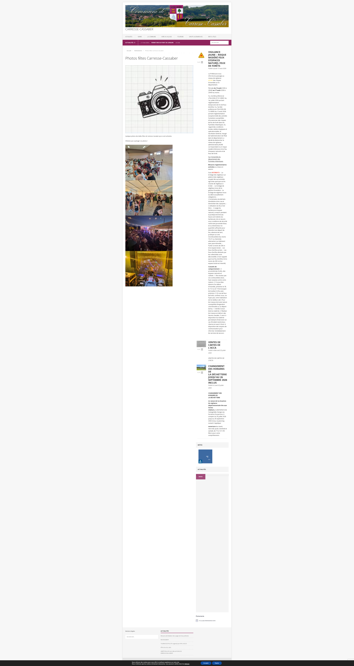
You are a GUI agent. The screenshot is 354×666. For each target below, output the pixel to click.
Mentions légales (130, 631)
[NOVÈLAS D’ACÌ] (212, 483)
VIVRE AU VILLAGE (166, 37)
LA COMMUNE (151, 37)
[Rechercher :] (219, 42)
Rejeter (217, 663)
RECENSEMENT (165, 640)
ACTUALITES (128, 37)
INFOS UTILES (212, 37)
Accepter (206, 663)
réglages (186, 664)
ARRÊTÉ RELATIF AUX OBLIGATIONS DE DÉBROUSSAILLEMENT (171, 652)
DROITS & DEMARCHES (196, 37)
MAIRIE (140, 37)
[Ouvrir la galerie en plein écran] (202, 62)
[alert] (212, 621)
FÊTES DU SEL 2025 (166, 647)
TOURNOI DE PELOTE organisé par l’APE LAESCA (174, 643)
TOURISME (180, 37)
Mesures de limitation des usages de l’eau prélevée (175, 636)
